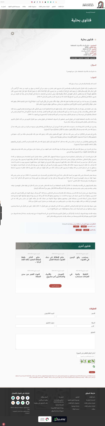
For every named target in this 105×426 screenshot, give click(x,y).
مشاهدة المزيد (55, 286)
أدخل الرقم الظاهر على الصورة (86, 353)
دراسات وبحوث (75, 406)
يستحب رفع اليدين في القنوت (79, 258)
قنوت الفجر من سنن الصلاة (31, 275)
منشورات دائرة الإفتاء (73, 403)
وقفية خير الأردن (43, 400)
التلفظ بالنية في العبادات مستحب (79, 275)
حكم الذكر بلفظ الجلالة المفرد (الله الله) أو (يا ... (31, 259)
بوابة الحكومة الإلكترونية (57, 408)
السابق (83, 226)
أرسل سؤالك (44, 397)
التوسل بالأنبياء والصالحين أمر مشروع (55, 275)
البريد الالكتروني (49, 313)
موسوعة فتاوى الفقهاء (73, 400)
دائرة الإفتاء (92, 397)
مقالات (93, 409)
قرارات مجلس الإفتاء (89, 406)
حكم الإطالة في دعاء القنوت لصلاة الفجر (55, 258)
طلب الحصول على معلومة (41, 403)
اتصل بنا (3, 6)
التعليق (93, 332)
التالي (76, 226)
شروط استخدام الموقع (57, 411)
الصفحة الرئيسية (90, 12)
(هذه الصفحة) (66, 224)
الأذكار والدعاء (85, 51)
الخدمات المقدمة (90, 400)
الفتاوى (77, 397)
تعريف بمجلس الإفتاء (89, 403)
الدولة (93, 323)
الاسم (93, 313)
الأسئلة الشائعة (59, 405)
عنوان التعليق (50, 323)
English (2, 2)
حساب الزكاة (76, 409)
